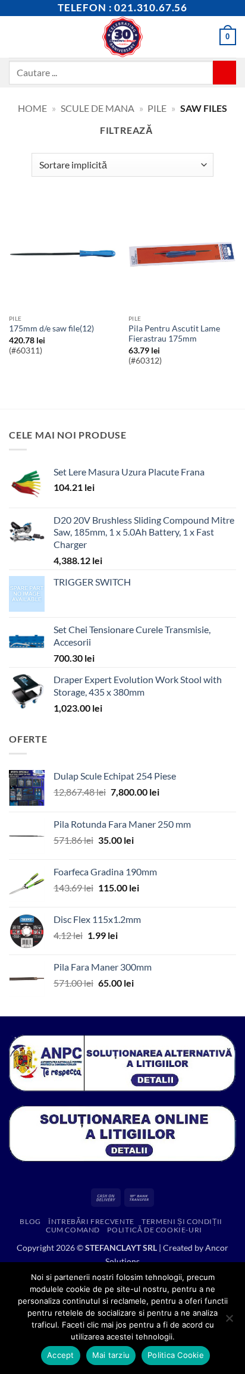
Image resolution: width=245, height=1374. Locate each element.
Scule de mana (97, 108)
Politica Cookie (175, 1355)
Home (32, 108)
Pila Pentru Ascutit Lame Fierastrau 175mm (174, 334)
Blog (30, 1221)
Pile (157, 108)
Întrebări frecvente (91, 1221)
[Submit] (224, 72)
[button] (16, 36)
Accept (60, 1355)
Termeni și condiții (182, 1221)
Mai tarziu (111, 1355)
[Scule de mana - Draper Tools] (122, 37)
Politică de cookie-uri (154, 1229)
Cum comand (73, 1229)
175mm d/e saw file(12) (51, 328)
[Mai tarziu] (229, 1321)
